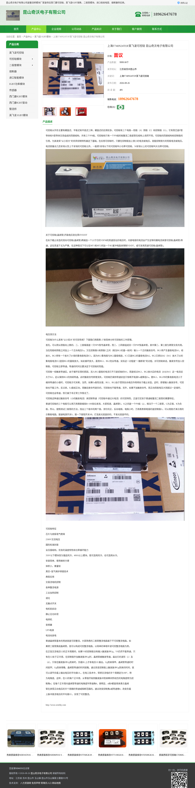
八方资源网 (25, 783)
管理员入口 (46, 783)
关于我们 (117, 29)
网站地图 (56, 783)
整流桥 (13, 109)
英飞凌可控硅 (16, 52)
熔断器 (13, 71)
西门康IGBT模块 (18, 96)
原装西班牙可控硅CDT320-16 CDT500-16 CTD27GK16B (163, 755)
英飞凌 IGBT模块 (42, 37)
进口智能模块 (16, 77)
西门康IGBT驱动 (18, 102)
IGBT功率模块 (17, 84)
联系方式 (157, 29)
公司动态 (76, 29)
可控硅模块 (15, 59)
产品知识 (96, 29)
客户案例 (137, 29)
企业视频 (56, 29)
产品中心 (36, 29)
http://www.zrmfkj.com (56, 705)
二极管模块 (15, 65)
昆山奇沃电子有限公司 (41, 773)
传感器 (13, 90)
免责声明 (36, 783)
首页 (16, 29)
